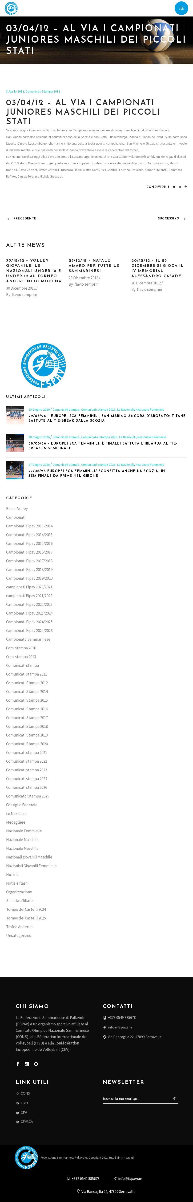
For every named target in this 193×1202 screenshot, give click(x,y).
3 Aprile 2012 (15, 91)
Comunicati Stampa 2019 (27, 735)
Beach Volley (17, 508)
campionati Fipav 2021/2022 (29, 595)
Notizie (12, 874)
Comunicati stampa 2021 (26, 752)
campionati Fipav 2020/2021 (29, 587)
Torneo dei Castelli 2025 (26, 918)
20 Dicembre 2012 (146, 283)
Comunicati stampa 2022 (26, 761)
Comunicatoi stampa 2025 (99, 437)
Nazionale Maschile (22, 839)
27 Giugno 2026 (39, 464)
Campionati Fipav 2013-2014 (29, 526)
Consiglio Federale (21, 804)
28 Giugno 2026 (39, 437)
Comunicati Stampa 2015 (27, 700)
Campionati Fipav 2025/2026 (29, 630)
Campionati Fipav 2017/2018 (29, 560)
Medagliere (15, 822)
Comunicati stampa (65, 409)
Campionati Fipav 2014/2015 (29, 534)
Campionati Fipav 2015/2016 (29, 543)
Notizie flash (17, 883)
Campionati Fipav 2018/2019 (29, 569)
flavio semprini (24, 294)
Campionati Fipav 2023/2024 (29, 613)
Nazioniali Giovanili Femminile (31, 865)
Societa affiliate (19, 900)
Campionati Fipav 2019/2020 (29, 578)
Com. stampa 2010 (21, 648)
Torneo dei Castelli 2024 (26, 909)
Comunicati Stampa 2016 (27, 709)
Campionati (15, 517)
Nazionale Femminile (150, 409)
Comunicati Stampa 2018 (27, 726)
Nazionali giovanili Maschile (29, 857)
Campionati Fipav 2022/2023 (29, 604)
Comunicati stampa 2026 (98, 409)
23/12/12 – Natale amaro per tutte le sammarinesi (94, 266)
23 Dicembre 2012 (83, 277)
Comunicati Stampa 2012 (43, 91)
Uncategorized (19, 935)
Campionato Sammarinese (28, 639)
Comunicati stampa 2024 (26, 778)
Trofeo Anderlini (19, 926)
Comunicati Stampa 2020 (27, 743)
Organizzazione (19, 891)
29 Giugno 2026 (39, 409)
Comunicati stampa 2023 (26, 770)
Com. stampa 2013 (21, 656)
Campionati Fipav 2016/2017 (29, 552)
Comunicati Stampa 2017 (27, 717)
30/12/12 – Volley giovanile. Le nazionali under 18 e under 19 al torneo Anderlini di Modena (33, 271)
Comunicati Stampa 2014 (27, 691)
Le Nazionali (125, 409)
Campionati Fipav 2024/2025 (29, 621)
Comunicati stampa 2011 (26, 674)
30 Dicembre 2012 (21, 288)
